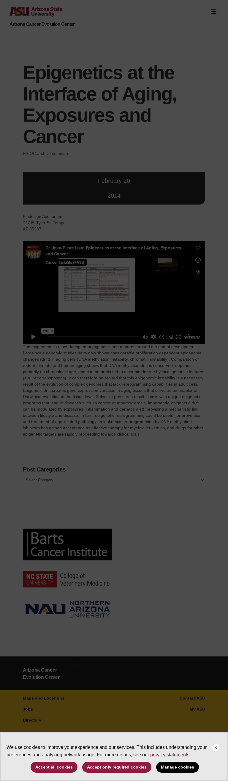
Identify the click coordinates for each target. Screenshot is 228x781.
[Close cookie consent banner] (216, 748)
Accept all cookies (54, 767)
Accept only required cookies (117, 767)
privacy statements (169, 754)
